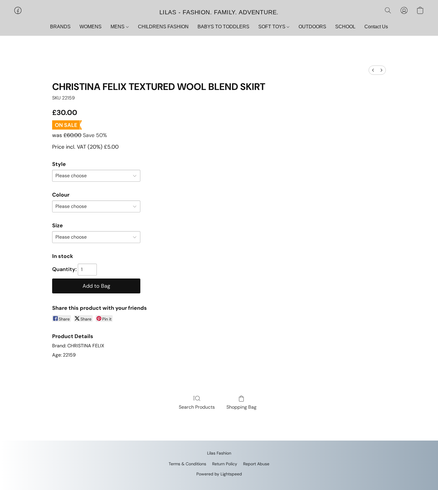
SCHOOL (345, 26)
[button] (219, 11)
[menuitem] (373, 70)
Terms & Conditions (187, 463)
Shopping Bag (241, 407)
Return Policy (224, 463)
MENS (118, 26)
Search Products (197, 407)
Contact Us (376, 26)
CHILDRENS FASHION (163, 26)
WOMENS (91, 26)
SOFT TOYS (272, 26)
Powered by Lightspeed (219, 474)
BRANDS (60, 26)
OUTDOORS (312, 26)
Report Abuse (256, 463)
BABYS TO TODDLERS (223, 26)
